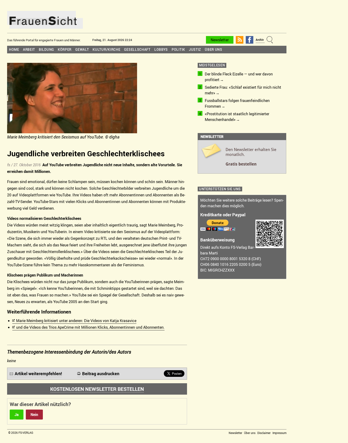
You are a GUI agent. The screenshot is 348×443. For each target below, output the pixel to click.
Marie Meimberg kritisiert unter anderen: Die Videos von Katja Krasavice (76, 320)
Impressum (279, 433)
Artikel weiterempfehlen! (38, 373)
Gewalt (82, 49)
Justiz (195, 49)
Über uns (213, 49)
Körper (64, 49)
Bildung (46, 49)
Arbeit (29, 49)
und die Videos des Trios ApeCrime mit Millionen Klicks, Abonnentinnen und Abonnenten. (90, 327)
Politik (178, 49)
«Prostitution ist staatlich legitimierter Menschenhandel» (237, 116)
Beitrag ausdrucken (100, 373)
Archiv (260, 40)
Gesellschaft (137, 49)
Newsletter (220, 39)
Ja (16, 414)
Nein (34, 414)
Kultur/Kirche (106, 49)
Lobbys (161, 49)
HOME (14, 49)
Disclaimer (264, 433)
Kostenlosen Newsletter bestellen (97, 389)
